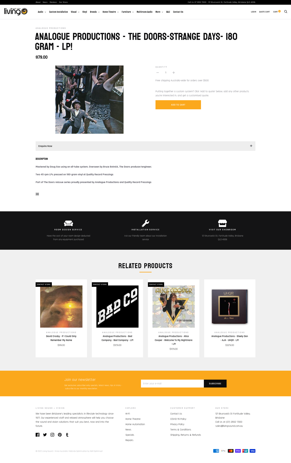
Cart (276, 11)
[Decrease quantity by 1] (158, 72)
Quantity (161, 67)
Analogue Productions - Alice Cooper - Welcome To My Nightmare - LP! (173, 340)
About (38, 2)
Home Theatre (132, 419)
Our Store (63, 2)
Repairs (129, 440)
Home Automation (135, 424)
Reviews (53, 2)
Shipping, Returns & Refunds (185, 435)
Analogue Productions (51, 28)
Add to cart (178, 104)
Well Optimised (96, 451)
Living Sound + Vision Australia (55, 451)
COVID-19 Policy (178, 419)
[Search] (285, 11)
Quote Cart (264, 11)
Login (253, 11)
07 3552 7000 (200, 2)
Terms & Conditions (180, 429)
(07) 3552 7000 (234, 422)
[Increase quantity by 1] (174, 72)
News (45, 2)
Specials (129, 435)
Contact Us (176, 413)
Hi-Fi (127, 413)
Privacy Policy (177, 424)
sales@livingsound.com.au (229, 426)
